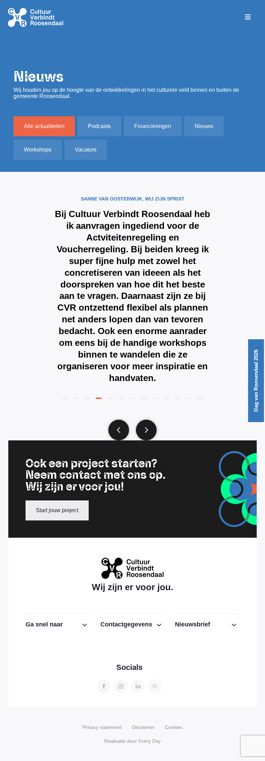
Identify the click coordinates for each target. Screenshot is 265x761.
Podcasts (99, 126)
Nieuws (204, 126)
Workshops (37, 150)
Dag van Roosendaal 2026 (256, 381)
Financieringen (152, 126)
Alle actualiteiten (44, 126)
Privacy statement (101, 727)
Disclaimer (143, 727)
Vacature (86, 150)
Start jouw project (57, 510)
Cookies (174, 727)
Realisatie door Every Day (132, 741)
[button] (118, 430)
